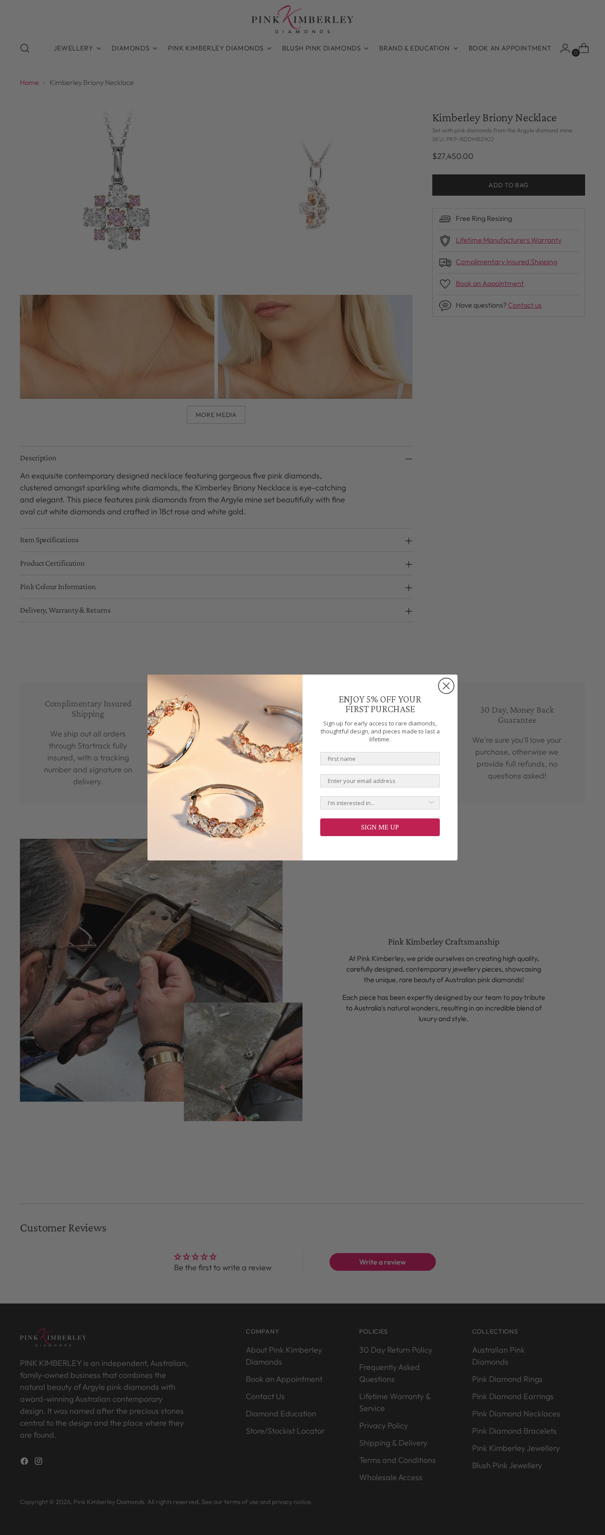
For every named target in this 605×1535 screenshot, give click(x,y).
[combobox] (377, 803)
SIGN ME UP (380, 827)
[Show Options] (431, 803)
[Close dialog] (446, 686)
